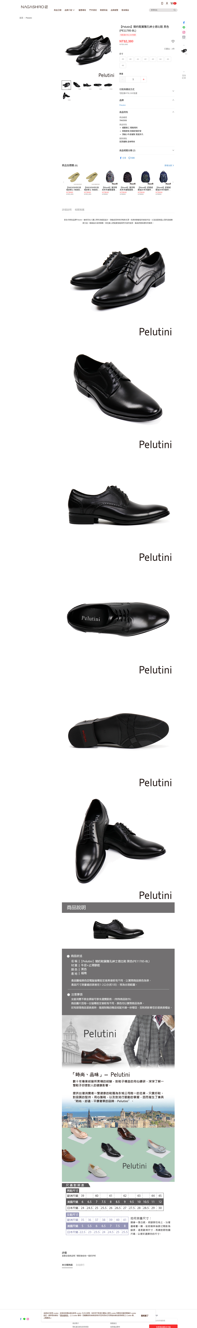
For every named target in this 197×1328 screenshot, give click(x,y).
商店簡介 (76, 1323)
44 (160, 59)
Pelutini (122, 105)
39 (123, 59)
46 (123, 65)
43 (153, 59)
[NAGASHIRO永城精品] (34, 7)
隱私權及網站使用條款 (81, 1327)
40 (130, 59)
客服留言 (113, 1323)
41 (138, 59)
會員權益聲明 (115, 1327)
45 (168, 59)
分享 (124, 158)
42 (145, 59)
